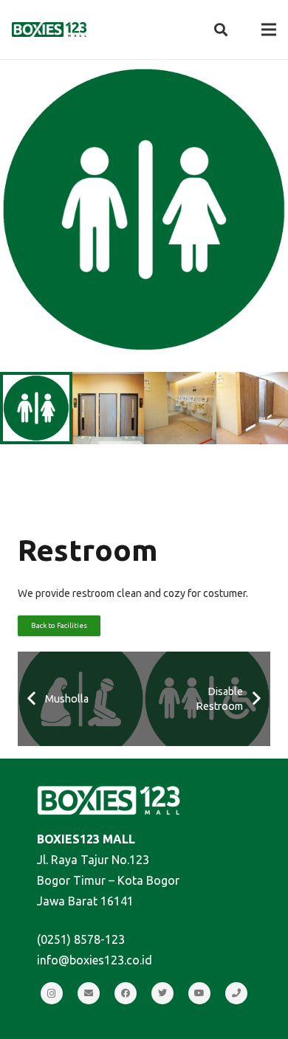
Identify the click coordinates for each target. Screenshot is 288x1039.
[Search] (221, 29)
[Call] (236, 993)
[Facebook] (125, 993)
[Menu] (269, 29)
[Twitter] (162, 993)
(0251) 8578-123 (81, 939)
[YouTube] (199, 993)
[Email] (89, 993)
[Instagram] (52, 993)
